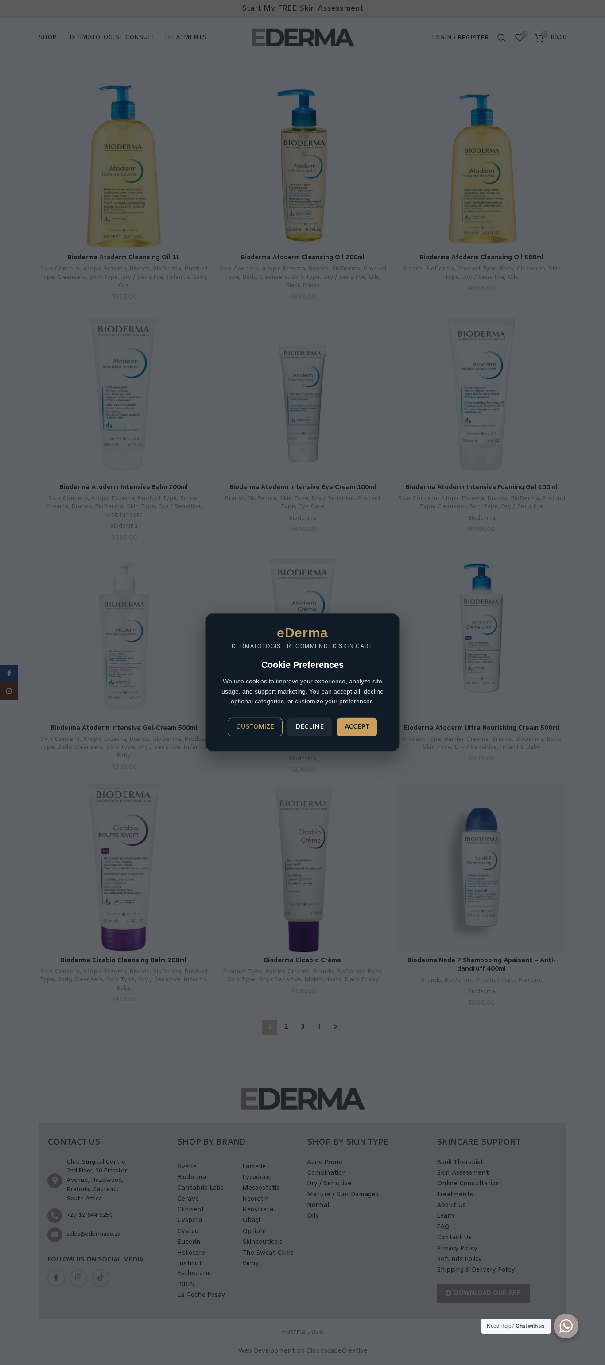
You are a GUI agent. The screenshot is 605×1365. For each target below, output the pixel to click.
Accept (357, 727)
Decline (309, 727)
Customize (255, 727)
